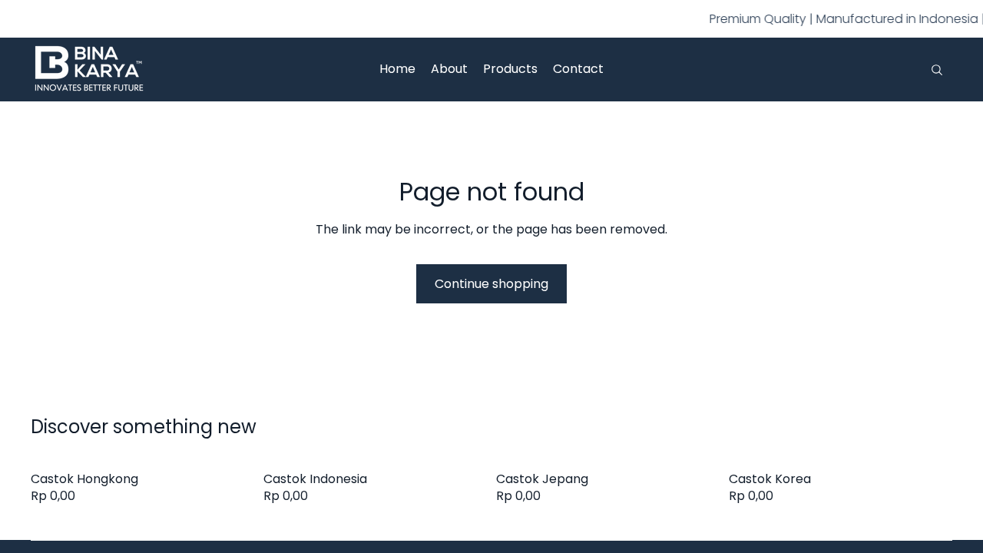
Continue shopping (491, 284)
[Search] (937, 70)
